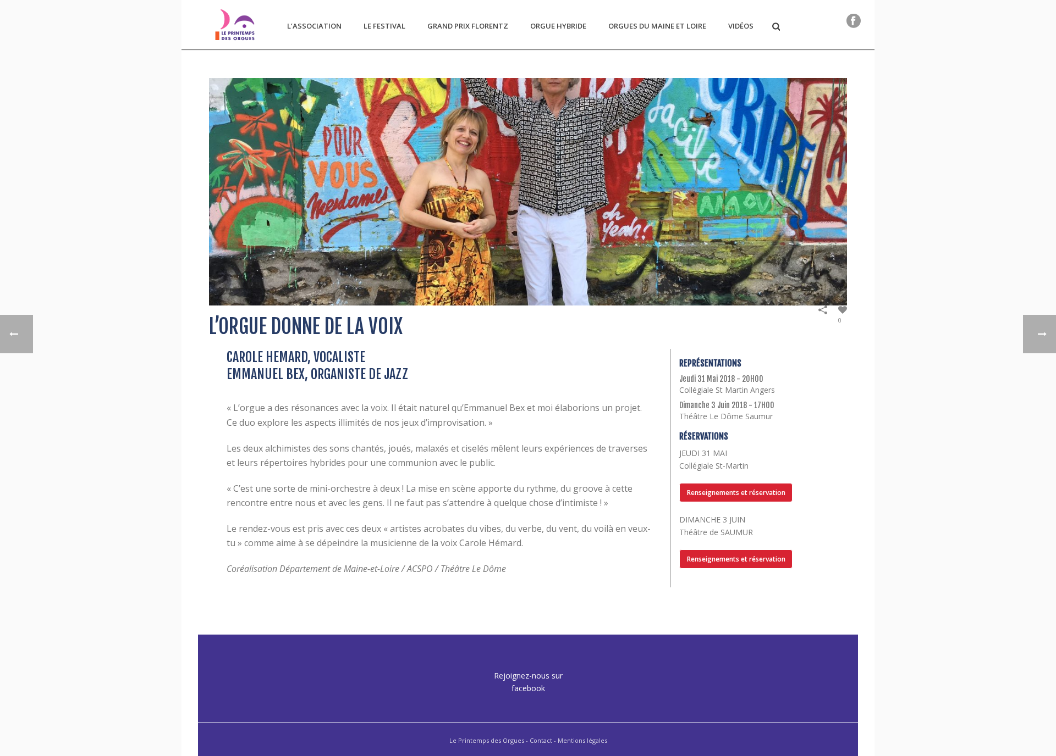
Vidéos (741, 26)
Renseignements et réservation (736, 492)
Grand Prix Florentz (467, 26)
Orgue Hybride (558, 26)
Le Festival (384, 26)
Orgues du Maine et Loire (657, 26)
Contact (541, 740)
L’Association (314, 26)
